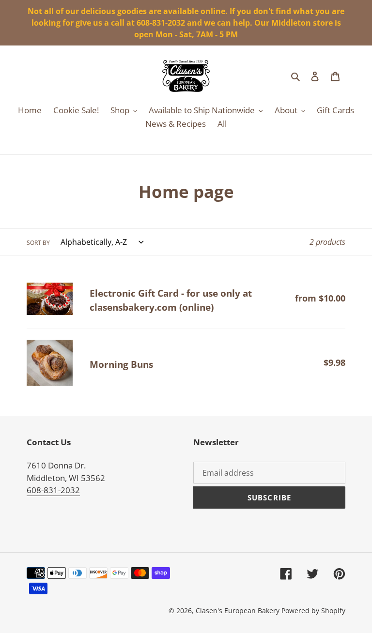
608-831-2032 (53, 490)
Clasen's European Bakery (237, 610)
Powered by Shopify (313, 610)
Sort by (38, 243)
